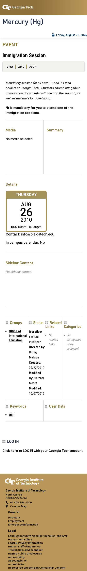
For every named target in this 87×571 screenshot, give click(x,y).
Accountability (17, 560)
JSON (32, 66)
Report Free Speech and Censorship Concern (36, 567)
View (10, 66)
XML (21, 66)
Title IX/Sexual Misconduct (25, 549)
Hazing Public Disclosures (25, 553)
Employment (16, 520)
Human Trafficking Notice (24, 546)
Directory (14, 517)
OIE (11, 415)
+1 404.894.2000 (21, 502)
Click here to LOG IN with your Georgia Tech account (42, 451)
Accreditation (16, 564)
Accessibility (16, 557)
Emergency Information (23, 524)
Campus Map (18, 506)
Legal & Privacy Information (25, 542)
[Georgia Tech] (24, 481)
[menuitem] (43, 518)
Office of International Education (18, 335)
